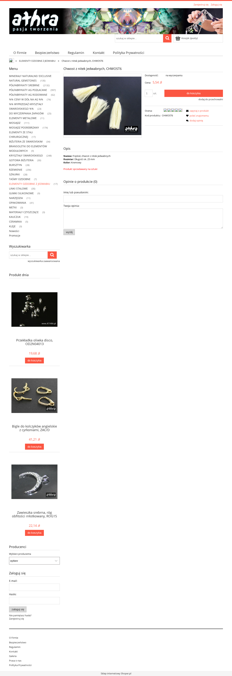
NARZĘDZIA (16, 198)
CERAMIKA (15, 221)
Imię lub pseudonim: (76, 192)
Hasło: (12, 594)
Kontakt (13, 651)
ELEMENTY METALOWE (23, 118)
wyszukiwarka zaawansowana (44, 261)
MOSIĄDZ (14, 123)
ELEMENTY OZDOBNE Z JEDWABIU (29, 184)
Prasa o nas (15, 660)
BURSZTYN (15, 165)
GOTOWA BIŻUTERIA (21, 160)
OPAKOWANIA (17, 202)
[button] (197, 110)
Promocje (14, 235)
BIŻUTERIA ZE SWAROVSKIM (26, 141)
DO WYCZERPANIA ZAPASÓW (26, 113)
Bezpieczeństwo (17, 642)
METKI (13, 207)
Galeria (12, 656)
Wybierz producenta (20, 554)
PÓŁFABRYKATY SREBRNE (24, 85)
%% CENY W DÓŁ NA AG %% (26, 99)
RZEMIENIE (15, 169)
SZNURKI (14, 174)
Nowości (14, 231)
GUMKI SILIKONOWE (21, 193)
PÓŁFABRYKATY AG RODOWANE (28, 94)
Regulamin (14, 647)
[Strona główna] (116, 20)
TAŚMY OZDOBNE (19, 179)
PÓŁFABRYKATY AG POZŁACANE (28, 90)
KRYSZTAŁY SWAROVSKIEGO (26, 155)
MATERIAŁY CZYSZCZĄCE (24, 212)
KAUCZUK (15, 217)
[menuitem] (20, 53)
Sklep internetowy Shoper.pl (116, 673)
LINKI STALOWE (18, 188)
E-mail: (13, 581)
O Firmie (13, 637)
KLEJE (12, 226)
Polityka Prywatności (20, 665)
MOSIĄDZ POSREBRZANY (24, 127)
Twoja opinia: (71, 205)
